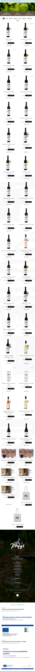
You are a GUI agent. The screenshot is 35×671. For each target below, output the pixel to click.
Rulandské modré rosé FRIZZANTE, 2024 (8, 412)
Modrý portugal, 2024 (9, 303)
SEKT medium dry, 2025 (26, 439)
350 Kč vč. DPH (8, 445)
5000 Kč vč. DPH (9, 482)
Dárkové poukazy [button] (29, 18)
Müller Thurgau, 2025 (8, 224)
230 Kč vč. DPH (8, 45)
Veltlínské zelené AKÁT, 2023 (26, 224)
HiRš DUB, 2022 (26, 172)
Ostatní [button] (17, 20)
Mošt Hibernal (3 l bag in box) (8, 460)
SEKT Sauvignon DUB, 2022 (9, 439)
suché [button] (7, 18)
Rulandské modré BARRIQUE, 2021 (8, 356)
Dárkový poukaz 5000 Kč (9, 477)
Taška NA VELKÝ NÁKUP (17, 524)
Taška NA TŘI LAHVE (26, 502)
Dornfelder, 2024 (26, 329)
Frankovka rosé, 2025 (26, 251)
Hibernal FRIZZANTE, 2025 (26, 411)
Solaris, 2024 (9, 118)
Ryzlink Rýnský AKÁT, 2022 (26, 198)
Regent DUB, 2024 (26, 303)
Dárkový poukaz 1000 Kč (9, 495)
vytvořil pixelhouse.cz (17, 592)
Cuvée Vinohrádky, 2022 (9, 277)
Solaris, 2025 (9, 39)
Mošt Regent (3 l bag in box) (26, 460)
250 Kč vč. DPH (26, 363)
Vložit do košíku (12, 69)
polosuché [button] (10, 18)
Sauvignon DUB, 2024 (8, 92)
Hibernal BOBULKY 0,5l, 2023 (9, 145)
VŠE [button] (3, 18)
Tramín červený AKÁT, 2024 (9, 251)
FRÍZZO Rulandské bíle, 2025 (26, 383)
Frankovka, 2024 (26, 277)
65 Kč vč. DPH (8, 391)
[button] (33, 2)
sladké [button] (19, 18)
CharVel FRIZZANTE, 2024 (26, 355)
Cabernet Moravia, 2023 (9, 329)
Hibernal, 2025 (26, 144)
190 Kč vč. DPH (26, 124)
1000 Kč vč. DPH (9, 504)
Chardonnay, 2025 (26, 65)
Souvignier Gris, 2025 (26, 39)
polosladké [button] (15, 18)
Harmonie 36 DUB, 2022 (26, 92)
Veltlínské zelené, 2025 (8, 65)
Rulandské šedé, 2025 (9, 198)
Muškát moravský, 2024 (26, 118)
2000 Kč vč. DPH (26, 482)
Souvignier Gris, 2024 (9, 172)
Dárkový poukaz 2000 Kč (26, 477)
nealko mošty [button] (24, 18)
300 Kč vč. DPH (8, 152)
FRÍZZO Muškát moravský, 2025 (8, 384)
